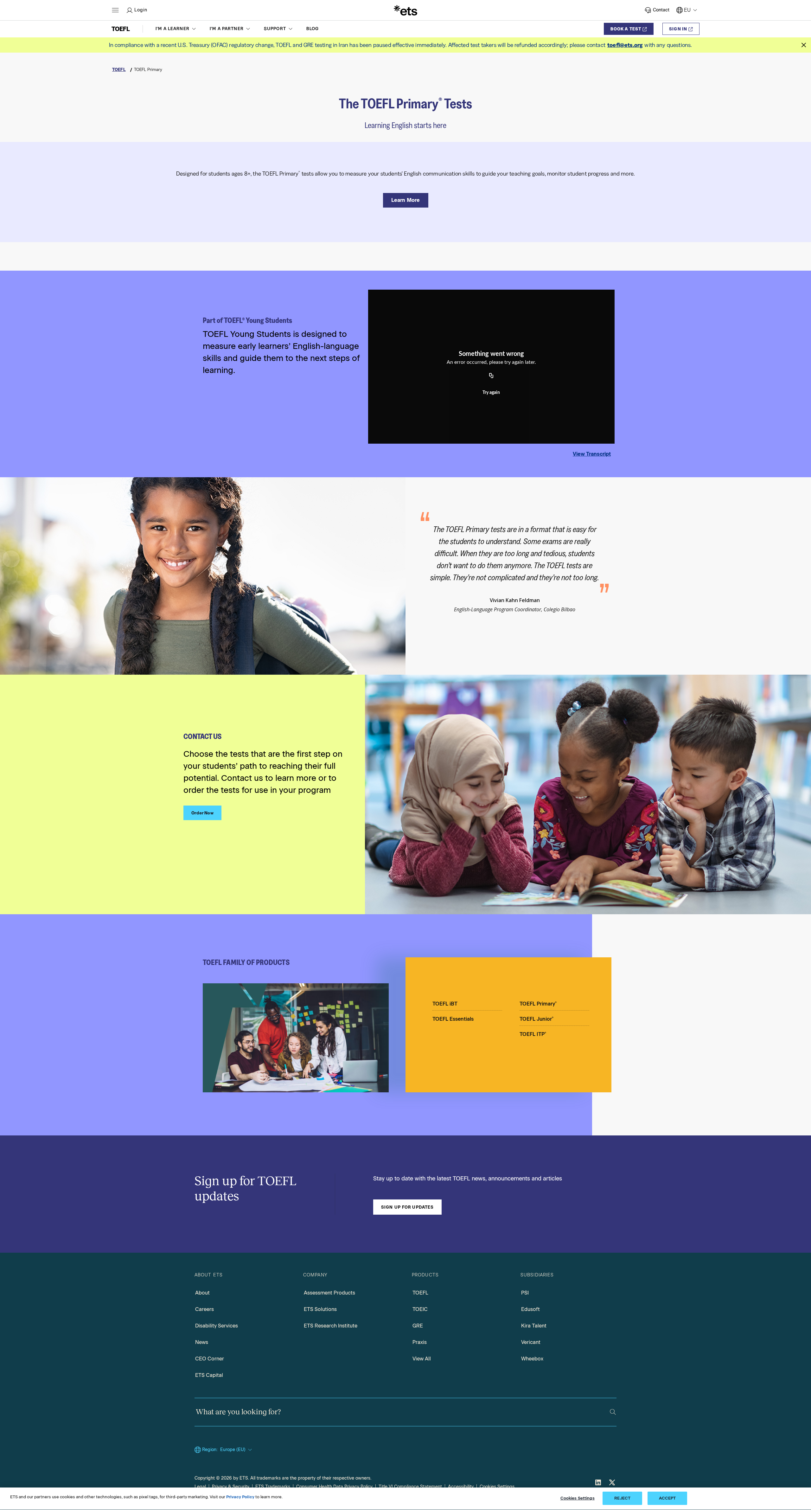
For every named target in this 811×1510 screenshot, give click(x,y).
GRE (417, 1326)
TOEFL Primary (538, 1004)
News (201, 1342)
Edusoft (530, 1309)
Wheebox (532, 1359)
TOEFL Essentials (453, 1019)
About (202, 1293)
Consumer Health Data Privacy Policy (334, 1486)
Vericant (530, 1342)
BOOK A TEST (625, 29)
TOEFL (420, 1293)
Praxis (419, 1342)
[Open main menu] (115, 10)
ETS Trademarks (272, 1486)
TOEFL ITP (533, 1034)
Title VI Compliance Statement (410, 1486)
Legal (200, 1486)
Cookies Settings (497, 1486)
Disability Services (216, 1326)
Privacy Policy (240, 1496)
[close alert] (803, 45)
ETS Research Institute (330, 1326)
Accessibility (461, 1486)
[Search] (612, 1412)
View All (421, 1359)
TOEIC (420, 1309)
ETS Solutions (320, 1309)
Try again (491, 392)
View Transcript (592, 454)
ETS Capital (209, 1375)
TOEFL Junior (536, 1019)
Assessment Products (329, 1293)
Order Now (202, 813)
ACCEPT (667, 1498)
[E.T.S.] (405, 10)
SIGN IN (678, 29)
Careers (204, 1309)
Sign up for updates (407, 1207)
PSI (525, 1293)
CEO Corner (209, 1359)
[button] (176, 29)
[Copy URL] (491, 376)
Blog (312, 28)
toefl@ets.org (624, 45)
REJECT (622, 1498)
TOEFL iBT (444, 1004)
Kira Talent (533, 1326)
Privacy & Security (230, 1486)
